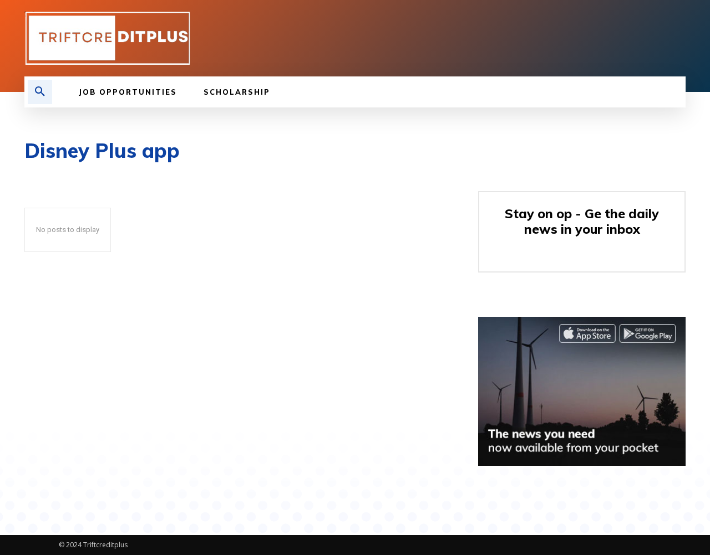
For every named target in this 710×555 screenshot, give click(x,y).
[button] (40, 92)
